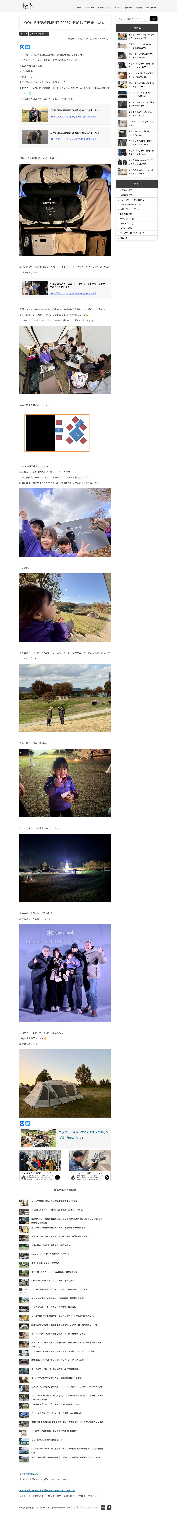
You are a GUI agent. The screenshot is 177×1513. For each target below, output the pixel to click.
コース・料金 (89, 7)
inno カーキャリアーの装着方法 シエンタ (50, 1254)
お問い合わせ (151, 7)
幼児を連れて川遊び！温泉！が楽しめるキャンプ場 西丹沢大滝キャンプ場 (64, 1324)
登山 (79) (124, 237)
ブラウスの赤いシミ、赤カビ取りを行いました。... (141, 113)
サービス (118, 7)
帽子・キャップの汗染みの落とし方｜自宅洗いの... (141, 84)
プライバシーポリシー (88, 1507)
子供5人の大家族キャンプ (39, 34)
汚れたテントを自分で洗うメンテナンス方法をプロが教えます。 (59, 1227)
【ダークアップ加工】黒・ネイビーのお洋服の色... (141, 94)
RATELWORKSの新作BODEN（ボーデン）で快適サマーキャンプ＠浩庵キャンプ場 (67, 1422)
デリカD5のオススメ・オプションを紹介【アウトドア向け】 (57, 1209)
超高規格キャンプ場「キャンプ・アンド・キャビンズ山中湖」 (58, 1360)
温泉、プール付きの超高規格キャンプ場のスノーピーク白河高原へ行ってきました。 (66, 1459)
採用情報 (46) (126, 214)
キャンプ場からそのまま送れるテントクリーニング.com (47, 1490)
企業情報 (128, 7)
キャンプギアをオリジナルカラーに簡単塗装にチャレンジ (56, 1377)
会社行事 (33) (126, 195)
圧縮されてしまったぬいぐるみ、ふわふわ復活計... (141, 46)
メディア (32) (126, 228)
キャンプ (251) (126, 223)
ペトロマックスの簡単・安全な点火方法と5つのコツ (54, 1430)
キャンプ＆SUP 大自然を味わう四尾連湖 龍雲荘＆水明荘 (57, 1298)
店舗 (79, 7)
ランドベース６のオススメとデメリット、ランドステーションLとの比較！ (63, 1351)
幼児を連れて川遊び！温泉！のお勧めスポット (51, 1245)
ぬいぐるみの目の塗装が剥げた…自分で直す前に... (141, 75)
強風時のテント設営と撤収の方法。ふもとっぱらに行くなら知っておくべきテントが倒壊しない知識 (67, 1220)
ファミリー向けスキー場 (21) (132, 232)
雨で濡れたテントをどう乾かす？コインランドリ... (141, 36)
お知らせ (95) (126, 190)
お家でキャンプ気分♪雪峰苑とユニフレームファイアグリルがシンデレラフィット (67, 1386)
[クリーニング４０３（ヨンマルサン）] (27, 5)
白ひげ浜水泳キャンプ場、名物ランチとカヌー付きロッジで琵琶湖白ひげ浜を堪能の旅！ (67, 1450)
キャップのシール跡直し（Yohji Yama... (139, 133)
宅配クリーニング (104, 7)
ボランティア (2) (127, 218)
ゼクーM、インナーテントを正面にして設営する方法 (54, 1271)
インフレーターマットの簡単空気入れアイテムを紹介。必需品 (58, 1333)
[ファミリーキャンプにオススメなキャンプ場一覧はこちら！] (65, 1147)
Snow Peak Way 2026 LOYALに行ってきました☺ (52, 1280)
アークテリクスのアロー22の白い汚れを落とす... (141, 104)
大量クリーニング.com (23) (132, 209)
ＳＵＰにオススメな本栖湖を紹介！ (46, 1439)
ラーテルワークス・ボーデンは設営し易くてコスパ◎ (54, 1369)
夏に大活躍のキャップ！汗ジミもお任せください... (141, 162)
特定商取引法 (72, 1507)
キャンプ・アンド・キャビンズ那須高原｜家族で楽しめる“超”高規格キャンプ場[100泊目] (66, 1344)
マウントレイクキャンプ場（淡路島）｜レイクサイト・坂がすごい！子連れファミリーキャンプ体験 (67, 1397)
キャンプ (24, 34)
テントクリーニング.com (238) (133, 199)
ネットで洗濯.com (28, 1473)
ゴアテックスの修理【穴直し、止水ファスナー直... (140, 143)
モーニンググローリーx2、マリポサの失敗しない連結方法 (56, 1413)
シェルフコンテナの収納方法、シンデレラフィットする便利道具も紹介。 (63, 1316)
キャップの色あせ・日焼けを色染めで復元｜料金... (141, 152)
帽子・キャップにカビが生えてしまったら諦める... (141, 55)
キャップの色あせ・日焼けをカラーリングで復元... (141, 65)
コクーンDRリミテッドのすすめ (45, 1262)
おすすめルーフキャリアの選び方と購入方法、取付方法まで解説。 (60, 1236)
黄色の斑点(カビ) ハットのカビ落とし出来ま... (141, 172)
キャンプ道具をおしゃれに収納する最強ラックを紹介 (54, 1201)
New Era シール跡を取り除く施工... (141, 123)
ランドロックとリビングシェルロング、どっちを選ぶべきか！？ (59, 1289)
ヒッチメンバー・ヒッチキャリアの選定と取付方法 (53, 1307)
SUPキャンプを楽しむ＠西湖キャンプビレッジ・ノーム (55, 1404)
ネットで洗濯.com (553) (130, 204)
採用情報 (139, 7)
